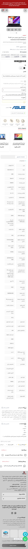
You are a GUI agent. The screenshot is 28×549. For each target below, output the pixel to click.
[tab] (21, 156)
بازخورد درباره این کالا (6, 441)
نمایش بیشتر (6, 407)
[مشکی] (24, 68)
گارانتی (24, 71)
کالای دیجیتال (23, 49)
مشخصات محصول (21, 157)
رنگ (25, 65)
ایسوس (7, 107)
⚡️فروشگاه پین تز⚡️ (22, 444)
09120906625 (15, 484)
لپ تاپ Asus (13, 49)
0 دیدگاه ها (4, 450)
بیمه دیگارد (23, 93)
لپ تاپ (17, 49)
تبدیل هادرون (23, 87)
